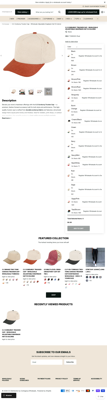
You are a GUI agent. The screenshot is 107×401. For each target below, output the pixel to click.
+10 (27, 285)
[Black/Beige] (52, 279)
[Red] (79, 284)
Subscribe (70, 362)
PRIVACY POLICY (61, 379)
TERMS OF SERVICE (77, 379)
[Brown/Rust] (37, 281)
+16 (48, 283)
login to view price (71, 41)
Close (104, 2)
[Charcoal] (93, 277)
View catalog (22, 12)
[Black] (7, 279)
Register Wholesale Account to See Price (93, 56)
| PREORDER (21, 19)
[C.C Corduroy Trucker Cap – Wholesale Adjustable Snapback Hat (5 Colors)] (32, 257)
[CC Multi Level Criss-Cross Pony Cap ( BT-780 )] (53, 257)
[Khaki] (100, 277)
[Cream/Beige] (24, 281)
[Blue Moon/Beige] (55, 279)
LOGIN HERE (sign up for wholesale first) (82, 12)
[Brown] (10, 279)
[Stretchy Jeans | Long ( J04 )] (95, 257)
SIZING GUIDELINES (24, 379)
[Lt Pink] (73, 284)
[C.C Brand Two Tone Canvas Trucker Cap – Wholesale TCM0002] (11, 257)
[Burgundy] (17, 279)
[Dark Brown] (97, 277)
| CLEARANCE (88, 19)
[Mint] (76, 284)
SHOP (54, 295)
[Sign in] (103, 12)
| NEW (12, 19)
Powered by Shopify (44, 391)
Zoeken (59, 12)
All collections (34, 20)
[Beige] (3, 279)
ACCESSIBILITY (96, 379)
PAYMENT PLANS (44, 379)
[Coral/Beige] (45, 283)
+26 (6, 283)
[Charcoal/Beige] (58, 279)
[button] (1, 55)
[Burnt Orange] (3, 283)
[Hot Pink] (69, 284)
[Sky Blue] (66, 287)
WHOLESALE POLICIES (6, 379)
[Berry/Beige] (45, 279)
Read (6, 118)
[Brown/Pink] (13, 279)
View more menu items (97, 19)
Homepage (5, 24)
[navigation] (14, 91)
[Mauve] (87, 280)
